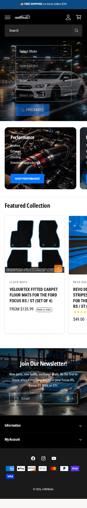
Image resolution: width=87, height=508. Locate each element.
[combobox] (43, 31)
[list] (43, 159)
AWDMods (47, 489)
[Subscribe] (72, 398)
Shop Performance (27, 178)
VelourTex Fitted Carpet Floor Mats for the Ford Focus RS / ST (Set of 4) (34, 295)
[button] (7, 17)
